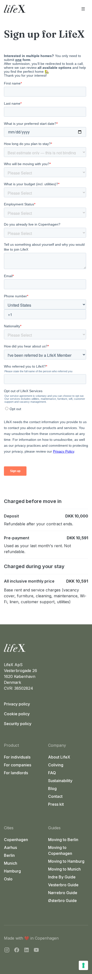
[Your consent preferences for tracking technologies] (83, 965)
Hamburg (12, 871)
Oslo (8, 878)
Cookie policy (17, 713)
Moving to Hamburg (66, 861)
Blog (52, 788)
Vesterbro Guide (63, 884)
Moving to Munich (64, 869)
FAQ (52, 772)
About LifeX (59, 757)
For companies (17, 764)
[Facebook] (17, 950)
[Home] (46, 648)
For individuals (17, 757)
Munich (10, 863)
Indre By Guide (62, 876)
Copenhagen (16, 839)
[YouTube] (36, 950)
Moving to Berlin (63, 839)
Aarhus (10, 847)
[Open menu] (83, 9)
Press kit (56, 804)
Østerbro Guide (62, 900)
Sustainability (60, 780)
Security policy (17, 723)
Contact (55, 796)
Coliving (55, 764)
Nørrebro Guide (62, 892)
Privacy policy (17, 704)
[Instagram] (7, 950)
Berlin (9, 855)
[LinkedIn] (26, 950)
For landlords (16, 772)
